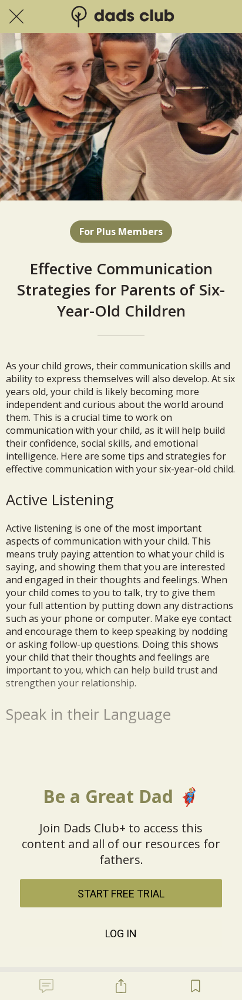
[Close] (16, 16)
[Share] (121, 986)
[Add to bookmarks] (196, 986)
